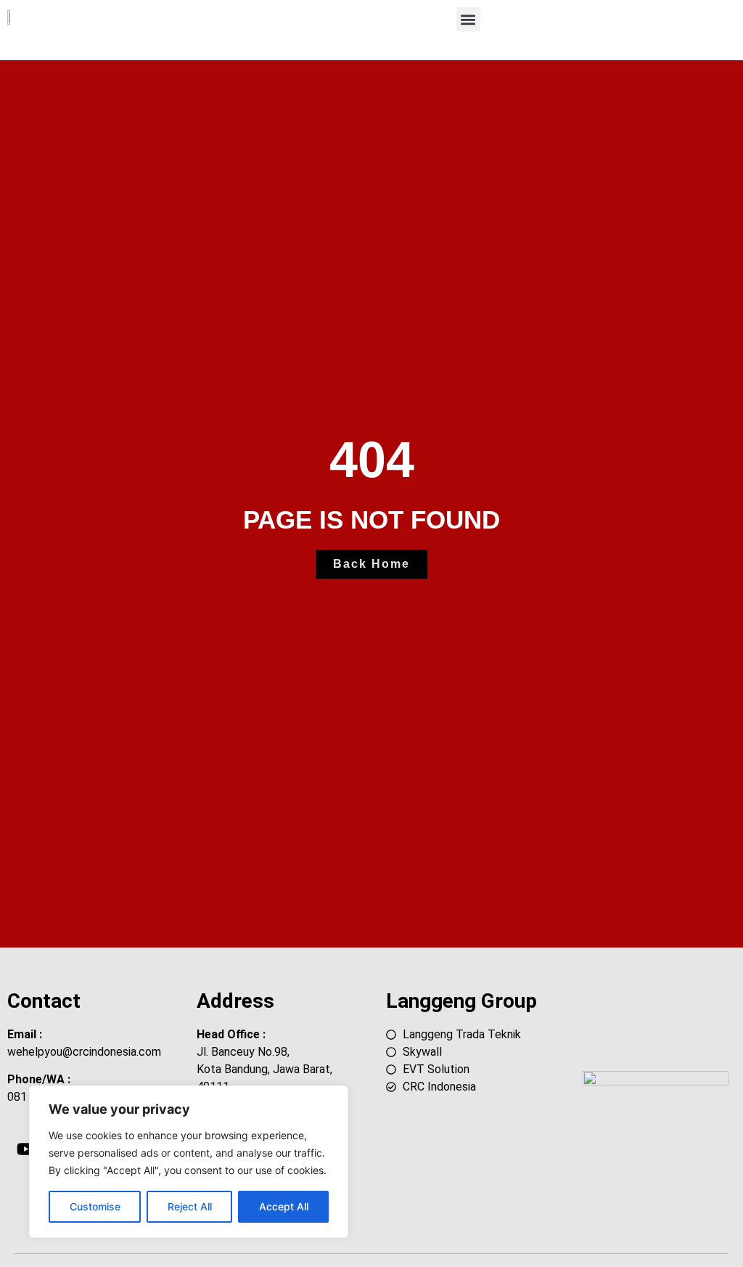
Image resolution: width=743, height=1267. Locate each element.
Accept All (283, 1206)
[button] (468, 19)
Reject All (190, 1206)
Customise (95, 1206)
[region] (188, 1161)
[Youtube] (25, 1148)
